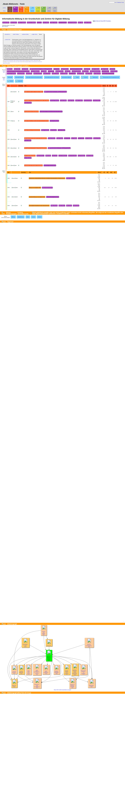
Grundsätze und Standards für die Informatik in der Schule (37, 100)
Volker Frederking (22, 22)
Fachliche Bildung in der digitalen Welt (37, 196)
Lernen (33, 216)
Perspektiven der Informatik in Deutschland (33, 165)
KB (3, 71)
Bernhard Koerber (59, 71)
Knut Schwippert (64, 73)
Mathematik (95, 77)
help (123, 2)
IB (4, 71)
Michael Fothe (87, 69)
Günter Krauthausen (72, 22)
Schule (11, 81)
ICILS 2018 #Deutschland (30, 155)
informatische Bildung (66, 77)
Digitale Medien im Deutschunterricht (32, 130)
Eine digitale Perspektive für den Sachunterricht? (39, 205)
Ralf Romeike (29, 73)
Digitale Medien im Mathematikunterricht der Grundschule (36, 120)
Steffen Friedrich (104, 69)
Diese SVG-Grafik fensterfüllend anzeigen (62, 689)
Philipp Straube (89, 73)
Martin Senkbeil (80, 73)
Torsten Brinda (25, 69)
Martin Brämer (14, 22)
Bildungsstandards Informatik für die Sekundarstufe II (35, 138)
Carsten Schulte (87, 22)
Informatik (10, 77)
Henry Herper (46, 22)
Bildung (13, 216)
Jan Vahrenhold (97, 73)
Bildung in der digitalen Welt (35, 187)
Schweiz (39, 216)
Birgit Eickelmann (64, 69)
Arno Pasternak (114, 71)
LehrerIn (86, 77)
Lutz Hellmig (43, 71)
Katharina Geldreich (31, 22)
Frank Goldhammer (35, 71)
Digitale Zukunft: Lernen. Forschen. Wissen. (34, 91)
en (115, 2)
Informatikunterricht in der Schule (52, 77)
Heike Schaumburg (38, 73)
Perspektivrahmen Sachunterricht (31, 111)
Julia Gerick (112, 69)
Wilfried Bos (9, 69)
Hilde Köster (67, 71)
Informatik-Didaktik (19, 77)
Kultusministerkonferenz (95, 71)
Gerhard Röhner (21, 73)
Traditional (119, 2)
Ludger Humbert (53, 22)
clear (4, 72)
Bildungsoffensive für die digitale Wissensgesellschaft (35, 148)
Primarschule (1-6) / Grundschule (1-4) (111, 77)
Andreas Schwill (55, 73)
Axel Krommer (85, 71)
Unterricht (20, 81)
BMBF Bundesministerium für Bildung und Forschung (41, 69)
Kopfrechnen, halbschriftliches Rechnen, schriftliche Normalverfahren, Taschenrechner (47, 178)
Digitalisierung (21, 216)
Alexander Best (6, 22)
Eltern (28, 216)
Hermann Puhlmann (11, 73)
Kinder (77, 77)
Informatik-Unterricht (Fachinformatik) (34, 77)
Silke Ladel (80, 22)
